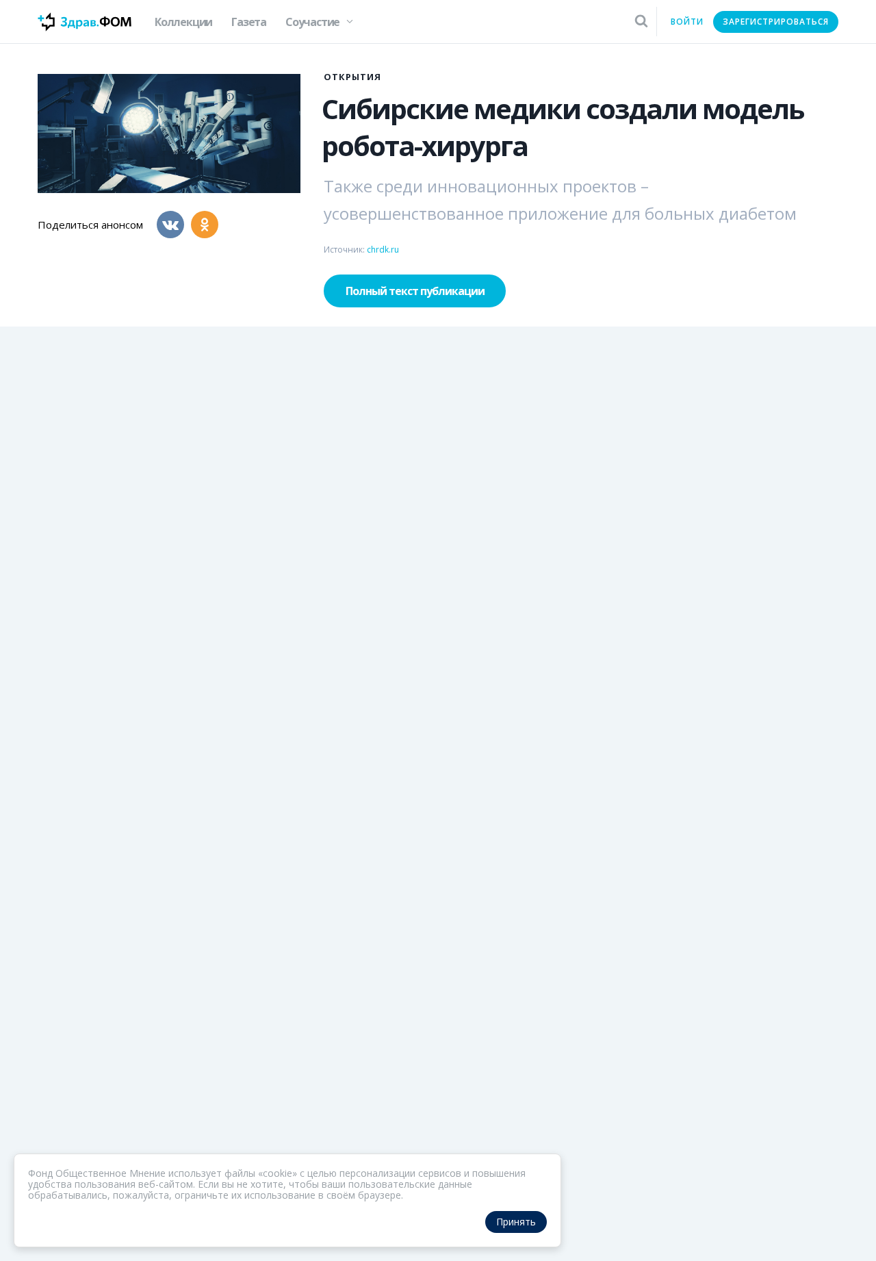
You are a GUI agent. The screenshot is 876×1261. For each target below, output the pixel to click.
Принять (516, 1221)
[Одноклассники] (204, 224)
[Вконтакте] (170, 224)
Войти (687, 21)
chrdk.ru (383, 249)
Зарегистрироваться (776, 21)
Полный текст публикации (415, 290)
